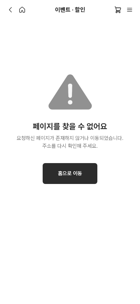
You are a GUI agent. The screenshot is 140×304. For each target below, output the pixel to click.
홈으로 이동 (70, 173)
